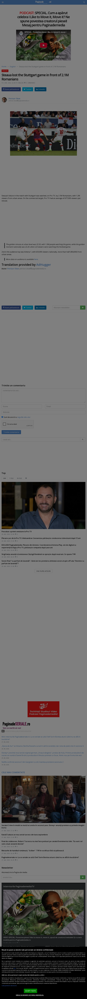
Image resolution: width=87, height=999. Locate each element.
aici (15, 968)
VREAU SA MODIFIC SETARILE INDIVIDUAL (30, 995)
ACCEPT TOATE (30, 991)
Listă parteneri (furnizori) (9, 985)
